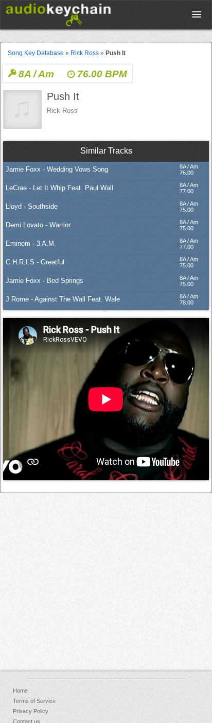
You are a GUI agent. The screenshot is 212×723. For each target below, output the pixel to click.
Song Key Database (36, 53)
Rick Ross (84, 53)
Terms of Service (34, 701)
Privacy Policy (30, 711)
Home (20, 690)
